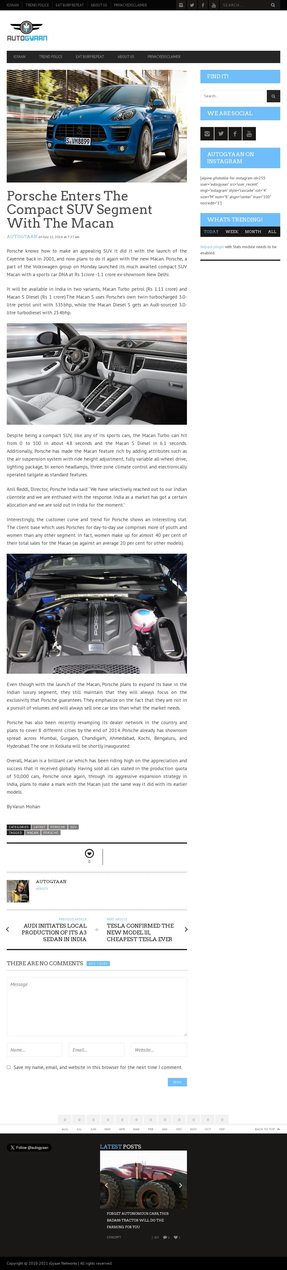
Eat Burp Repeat (70, 5)
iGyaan (13, 5)
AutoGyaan (22, 236)
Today (211, 232)
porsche (50, 833)
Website (42, 888)
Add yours (98, 964)
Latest (39, 827)
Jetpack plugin (212, 246)
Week (231, 232)
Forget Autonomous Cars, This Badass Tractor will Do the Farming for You (137, 1220)
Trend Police (37, 5)
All (272, 232)
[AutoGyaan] (48, 30)
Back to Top (265, 1129)
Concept (114, 1237)
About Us (99, 5)
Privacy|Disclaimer (130, 5)
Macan (32, 833)
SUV (73, 827)
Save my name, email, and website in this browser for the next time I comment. (98, 1067)
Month (253, 232)
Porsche (57, 827)
